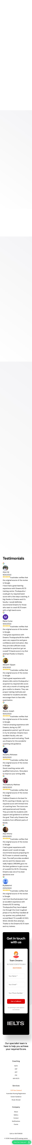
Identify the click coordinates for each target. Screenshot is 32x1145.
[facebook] (3, 1054)
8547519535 (18, 1133)
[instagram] (6, 1054)
